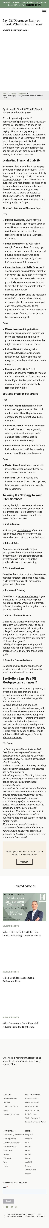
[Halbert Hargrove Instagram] (16, 1207)
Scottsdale (28, 1162)
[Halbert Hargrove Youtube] (7, 1207)
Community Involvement (12, 1114)
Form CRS (40, 1216)
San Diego (28, 1139)
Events (6, 1166)
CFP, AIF (29, 109)
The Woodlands (30, 1170)
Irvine (27, 1143)
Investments (8, 1150)
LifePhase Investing (10, 1099)
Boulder (28, 1146)
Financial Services (32, 1095)
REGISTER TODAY (33, 5)
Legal (39, 1214)
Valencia (28, 1174)
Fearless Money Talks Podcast (14, 1135)
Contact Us (24, 862)
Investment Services (32, 1102)
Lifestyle (6, 1154)
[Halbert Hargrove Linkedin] (12, 1207)
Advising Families (10, 1139)
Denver (27, 1150)
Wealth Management (32, 1118)
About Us (7, 1095)
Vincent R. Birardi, (15, 109)
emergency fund (11, 179)
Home (5, 94)
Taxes (5, 1162)
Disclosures (29, 1216)
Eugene (27, 1158)
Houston (28, 1166)
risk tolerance (24, 530)
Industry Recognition (11, 1106)
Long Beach (29, 1135)
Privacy (31, 1214)
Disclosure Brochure (14, 1216)
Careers (6, 1110)
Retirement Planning (32, 1110)
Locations (29, 1131)
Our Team (7, 1102)
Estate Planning (30, 1114)
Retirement (7, 1158)
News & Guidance (18, 94)
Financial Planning (31, 1106)
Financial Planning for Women (35, 1122)
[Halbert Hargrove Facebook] (3, 1207)
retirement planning (28, 596)
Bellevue (28, 1154)
